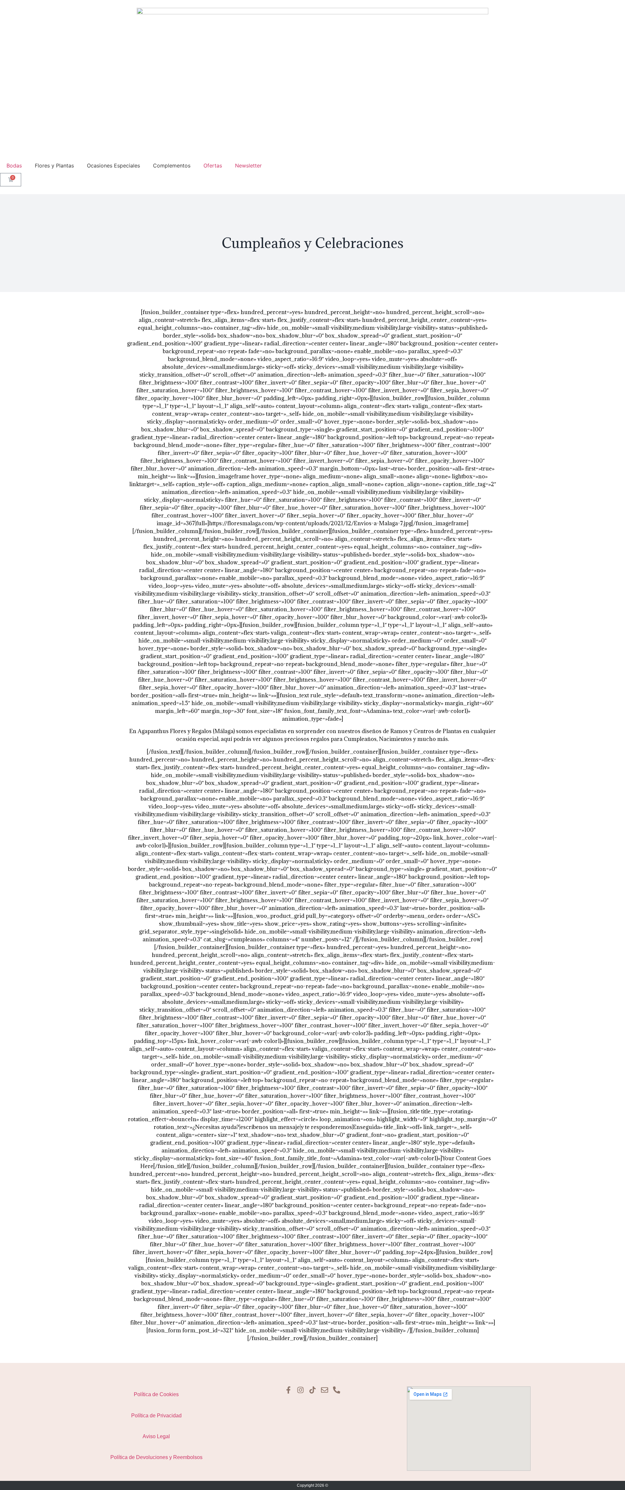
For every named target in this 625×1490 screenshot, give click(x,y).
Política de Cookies (156, 1394)
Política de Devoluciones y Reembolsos (156, 1457)
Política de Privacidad (156, 1415)
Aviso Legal (156, 1436)
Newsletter (248, 165)
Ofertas (212, 165)
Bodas (14, 165)
